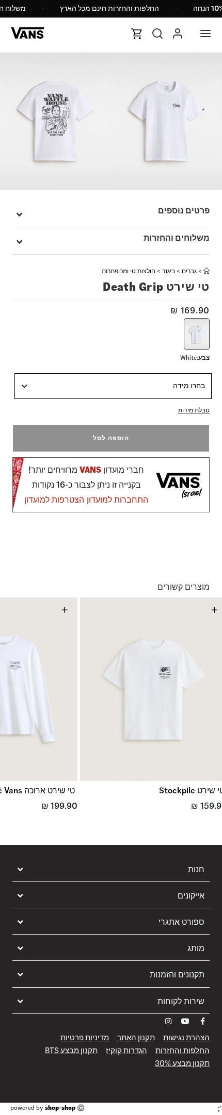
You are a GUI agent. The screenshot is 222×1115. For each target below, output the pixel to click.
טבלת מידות (194, 410)
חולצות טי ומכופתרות (128, 271)
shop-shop (60, 1107)
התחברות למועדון (117, 499)
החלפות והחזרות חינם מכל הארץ (109, 8)
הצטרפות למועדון (54, 499)
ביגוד (168, 271)
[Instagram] (168, 1021)
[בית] (206, 271)
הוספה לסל (111, 438)
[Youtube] (185, 1021)
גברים (189, 271)
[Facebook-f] (202, 1021)
